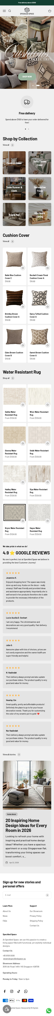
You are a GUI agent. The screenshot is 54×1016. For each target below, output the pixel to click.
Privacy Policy (36, 916)
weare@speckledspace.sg (14, 958)
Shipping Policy (36, 921)
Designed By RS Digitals (29, 1008)
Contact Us (34, 925)
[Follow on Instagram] (12, 991)
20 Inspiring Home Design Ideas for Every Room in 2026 (26, 825)
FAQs (5, 921)
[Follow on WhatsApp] (26, 991)
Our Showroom (36, 911)
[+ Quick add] (22, 267)
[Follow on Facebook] (5, 991)
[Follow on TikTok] (19, 991)
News (5, 916)
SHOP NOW (27, 76)
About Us (7, 911)
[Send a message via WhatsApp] (49, 1011)
